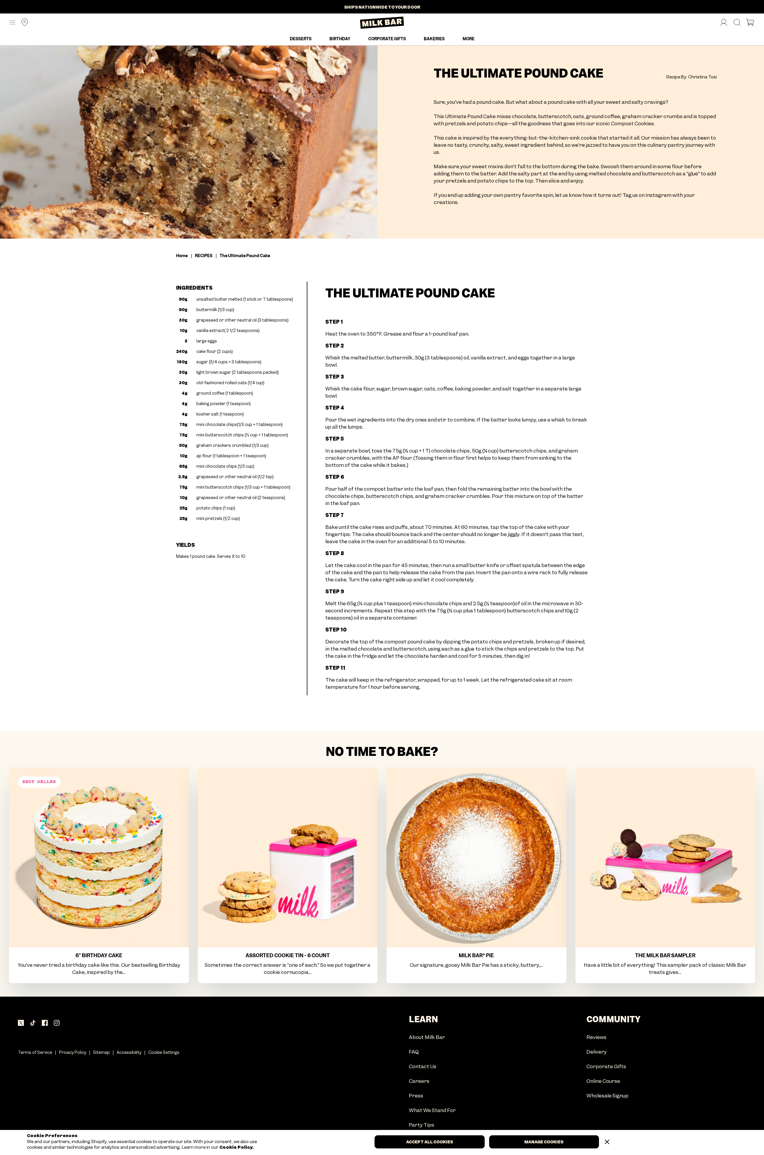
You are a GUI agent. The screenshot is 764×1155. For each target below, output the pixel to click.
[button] (12, 22)
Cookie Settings (163, 1052)
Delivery (596, 1052)
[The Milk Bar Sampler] (665, 857)
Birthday (339, 38)
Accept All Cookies (429, 1142)
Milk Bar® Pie (476, 955)
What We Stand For (432, 1111)
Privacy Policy (72, 1052)
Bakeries (434, 38)
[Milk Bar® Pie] (476, 857)
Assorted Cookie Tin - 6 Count (288, 955)
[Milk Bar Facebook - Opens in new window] (45, 1023)
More (469, 38)
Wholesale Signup (607, 1096)
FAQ (414, 1052)
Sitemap (101, 1052)
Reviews (596, 1037)
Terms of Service (35, 1052)
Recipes (203, 255)
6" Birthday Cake (99, 955)
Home (182, 255)
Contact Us (422, 1067)
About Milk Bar (427, 1037)
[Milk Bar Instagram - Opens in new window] (57, 1023)
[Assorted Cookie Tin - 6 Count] (288, 857)
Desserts (301, 38)
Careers (419, 1081)
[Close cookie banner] (607, 1141)
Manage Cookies (543, 1142)
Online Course (603, 1081)
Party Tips (421, 1125)
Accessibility (129, 1052)
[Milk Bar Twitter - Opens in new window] (21, 1023)
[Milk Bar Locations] (22, 22)
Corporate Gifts (387, 38)
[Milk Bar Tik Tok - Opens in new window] (33, 1023)
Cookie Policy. (236, 1147)
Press (416, 1096)
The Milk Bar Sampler (665, 955)
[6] (99, 857)
